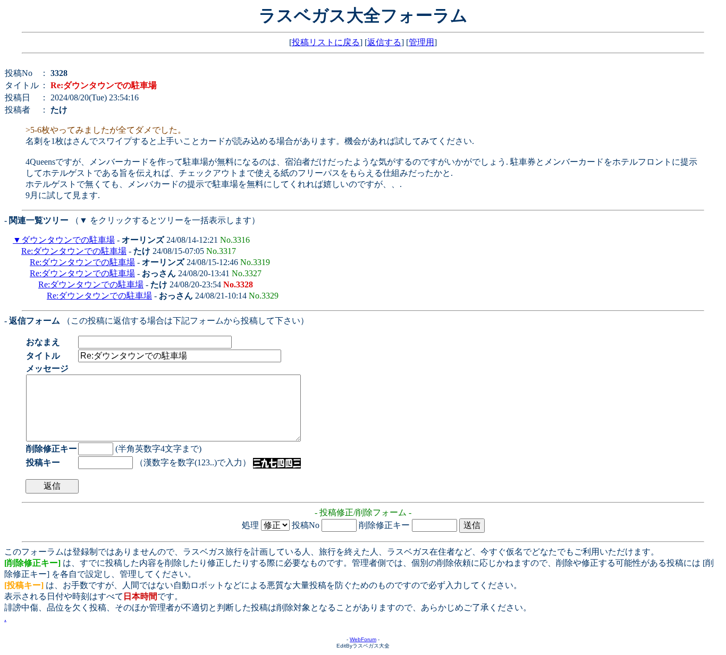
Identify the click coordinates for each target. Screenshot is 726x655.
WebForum (363, 639)
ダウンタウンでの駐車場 (68, 239)
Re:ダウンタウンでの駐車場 (73, 251)
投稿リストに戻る (326, 42)
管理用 (421, 42)
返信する (384, 42)
